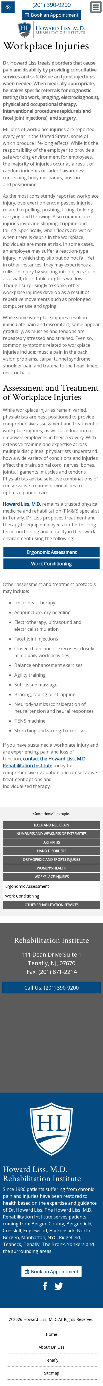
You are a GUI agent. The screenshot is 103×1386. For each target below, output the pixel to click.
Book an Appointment (54, 15)
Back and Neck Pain (51, 825)
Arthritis (51, 842)
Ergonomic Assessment (52, 552)
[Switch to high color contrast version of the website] (8, 7)
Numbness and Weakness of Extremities (51, 833)
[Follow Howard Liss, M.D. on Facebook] (44, 1291)
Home (51, 1334)
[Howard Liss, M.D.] (51, 37)
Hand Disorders (51, 850)
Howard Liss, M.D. (22, 504)
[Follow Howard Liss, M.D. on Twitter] (58, 1291)
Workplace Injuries (52, 876)
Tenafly (51, 1360)
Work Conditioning (51, 563)
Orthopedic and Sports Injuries (51, 859)
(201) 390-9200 (51, 4)
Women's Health (51, 868)
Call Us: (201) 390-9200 (51, 987)
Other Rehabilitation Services (51, 904)
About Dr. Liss (52, 1347)
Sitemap (51, 1373)
